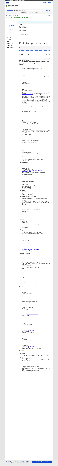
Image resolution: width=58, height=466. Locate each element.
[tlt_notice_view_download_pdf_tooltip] (19, 50)
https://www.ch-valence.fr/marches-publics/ (27, 94)
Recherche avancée (23, 12)
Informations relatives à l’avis (11, 47)
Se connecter (45, 2)
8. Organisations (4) (10, 43)
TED (6, 15)
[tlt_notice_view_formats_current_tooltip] (49, 58)
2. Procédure (9, 39)
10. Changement (9, 45)
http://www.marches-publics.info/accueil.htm (32, 314)
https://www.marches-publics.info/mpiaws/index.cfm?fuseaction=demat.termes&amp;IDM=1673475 (32, 171)
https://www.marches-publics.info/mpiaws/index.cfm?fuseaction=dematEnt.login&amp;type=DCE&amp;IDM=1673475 (33, 163)
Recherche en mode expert (30, 12)
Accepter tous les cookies (36, 461)
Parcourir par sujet (36, 12)
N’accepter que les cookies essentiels (46, 461)
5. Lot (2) (8, 41)
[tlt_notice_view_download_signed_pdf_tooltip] (31, 44)
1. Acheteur (9, 37)
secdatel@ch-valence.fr (29, 33)
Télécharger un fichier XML (12, 26)
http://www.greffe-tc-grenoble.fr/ (30, 330)
